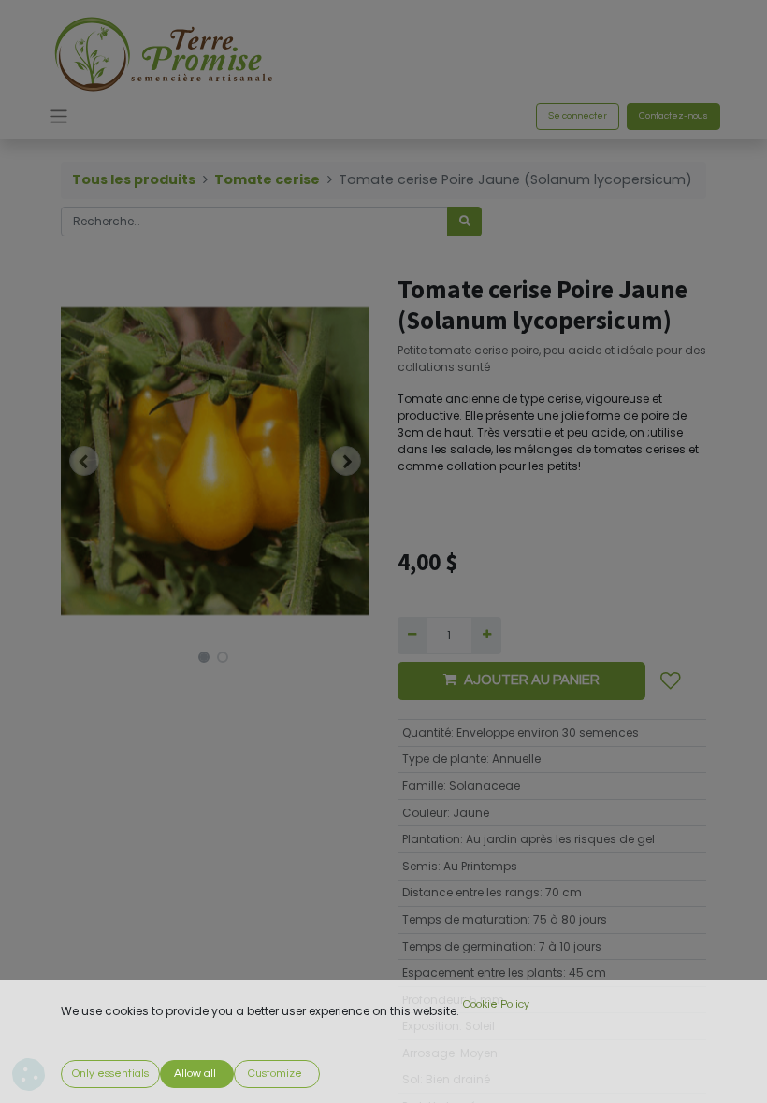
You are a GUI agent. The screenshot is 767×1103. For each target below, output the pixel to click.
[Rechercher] (464, 221)
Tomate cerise (267, 179)
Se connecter (577, 116)
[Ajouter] (485, 635)
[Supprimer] (412, 635)
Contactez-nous (673, 116)
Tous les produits (133, 179)
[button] (84, 461)
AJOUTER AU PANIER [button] (532, 680)
